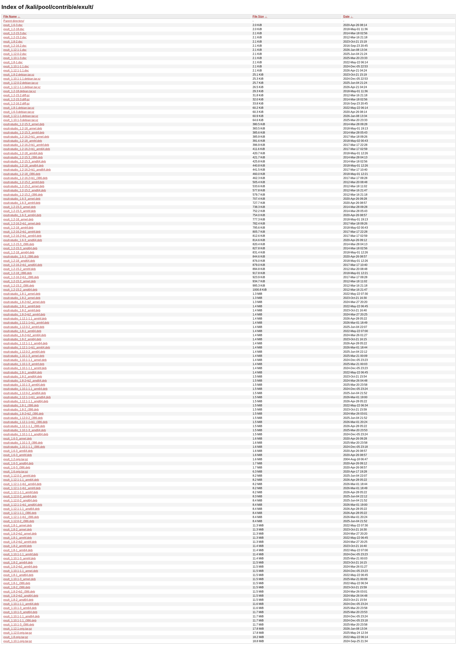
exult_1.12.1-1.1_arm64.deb (21, 479)
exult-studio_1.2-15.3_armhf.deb (23, 132)
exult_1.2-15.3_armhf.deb (19, 211)
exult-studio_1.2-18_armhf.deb (22, 140)
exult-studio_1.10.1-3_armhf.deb (23, 364)
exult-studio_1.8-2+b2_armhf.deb (24, 314)
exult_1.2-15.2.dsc (15, 37)
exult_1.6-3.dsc (13, 25)
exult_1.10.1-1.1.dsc (16, 66)
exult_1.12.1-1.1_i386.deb (19, 512)
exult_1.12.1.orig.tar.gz (17, 628)
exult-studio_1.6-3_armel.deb (21, 198)
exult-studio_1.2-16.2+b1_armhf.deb (26, 144)
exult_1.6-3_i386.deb (16, 467)
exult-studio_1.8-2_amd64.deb (22, 376)
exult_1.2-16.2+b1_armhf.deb (22, 231)
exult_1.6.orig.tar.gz (15, 471)
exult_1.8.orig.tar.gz (15, 637)
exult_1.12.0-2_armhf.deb (19, 475)
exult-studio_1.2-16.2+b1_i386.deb (25, 178)
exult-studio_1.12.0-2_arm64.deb (24, 351)
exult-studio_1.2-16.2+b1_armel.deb (26, 136)
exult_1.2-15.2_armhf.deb (19, 269)
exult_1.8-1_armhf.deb (17, 537)
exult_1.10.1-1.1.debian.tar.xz (22, 78)
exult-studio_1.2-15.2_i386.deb (23, 194)
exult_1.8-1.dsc (13, 62)
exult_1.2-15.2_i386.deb (18, 285)
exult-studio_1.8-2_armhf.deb (21, 310)
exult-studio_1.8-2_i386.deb (21, 409)
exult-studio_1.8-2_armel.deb (21, 297)
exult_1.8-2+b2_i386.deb (19, 591)
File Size (258, 16)
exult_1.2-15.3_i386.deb (18, 244)
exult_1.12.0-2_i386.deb (18, 521)
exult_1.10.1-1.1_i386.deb (19, 620)
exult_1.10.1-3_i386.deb (18, 624)
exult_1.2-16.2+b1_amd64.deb (22, 264)
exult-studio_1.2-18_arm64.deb (23, 153)
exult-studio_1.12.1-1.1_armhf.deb (25, 318)
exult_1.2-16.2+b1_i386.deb (21, 277)
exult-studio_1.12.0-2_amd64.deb (24, 393)
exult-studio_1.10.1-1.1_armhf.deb (25, 368)
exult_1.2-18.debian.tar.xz (19, 91)
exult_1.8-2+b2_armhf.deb (20, 541)
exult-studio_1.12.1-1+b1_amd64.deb (27, 397)
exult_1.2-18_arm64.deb (18, 252)
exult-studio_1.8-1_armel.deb (21, 293)
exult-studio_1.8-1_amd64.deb (22, 372)
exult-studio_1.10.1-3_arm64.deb (24, 384)
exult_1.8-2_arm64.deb (18, 562)
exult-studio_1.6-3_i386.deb (21, 256)
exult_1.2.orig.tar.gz (15, 459)
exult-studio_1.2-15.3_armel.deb (23, 124)
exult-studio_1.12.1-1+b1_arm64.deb (26, 347)
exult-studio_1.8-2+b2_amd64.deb (25, 380)
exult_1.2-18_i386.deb (17, 273)
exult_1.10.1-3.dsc (15, 58)
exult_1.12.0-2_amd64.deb (20, 500)
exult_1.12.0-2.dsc (15, 53)
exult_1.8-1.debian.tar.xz (18, 107)
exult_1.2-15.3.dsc (15, 33)
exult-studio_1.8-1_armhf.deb (21, 306)
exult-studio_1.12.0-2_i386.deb (23, 417)
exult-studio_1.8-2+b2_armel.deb (24, 302)
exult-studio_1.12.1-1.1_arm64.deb (25, 343)
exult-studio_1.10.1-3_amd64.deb (24, 430)
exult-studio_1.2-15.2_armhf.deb (23, 182)
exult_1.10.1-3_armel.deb (19, 579)
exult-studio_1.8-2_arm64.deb (22, 339)
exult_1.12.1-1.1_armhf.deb (20, 492)
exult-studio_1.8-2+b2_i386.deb (23, 413)
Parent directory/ (13, 20)
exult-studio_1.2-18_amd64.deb (23, 165)
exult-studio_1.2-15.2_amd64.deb (24, 190)
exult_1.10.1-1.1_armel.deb (20, 570)
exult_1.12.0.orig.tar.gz (17, 632)
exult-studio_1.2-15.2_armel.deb (23, 186)
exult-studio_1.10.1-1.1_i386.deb (24, 446)
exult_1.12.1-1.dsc (15, 49)
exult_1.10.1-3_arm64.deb (20, 608)
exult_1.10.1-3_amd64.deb (20, 612)
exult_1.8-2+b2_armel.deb (20, 533)
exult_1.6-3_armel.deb (17, 438)
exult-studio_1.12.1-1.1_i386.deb (24, 426)
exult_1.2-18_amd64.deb (19, 260)
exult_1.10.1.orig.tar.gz (17, 641)
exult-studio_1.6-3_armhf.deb (21, 202)
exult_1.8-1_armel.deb (17, 525)
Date (346, 16)
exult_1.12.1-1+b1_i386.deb (21, 517)
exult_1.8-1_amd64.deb (18, 575)
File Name (10, 16)
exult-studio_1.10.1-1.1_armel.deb (25, 359)
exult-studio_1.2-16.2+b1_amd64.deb (27, 169)
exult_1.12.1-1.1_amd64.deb (21, 508)
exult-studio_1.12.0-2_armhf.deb (23, 326)
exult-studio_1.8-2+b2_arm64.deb (24, 335)
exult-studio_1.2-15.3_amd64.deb (24, 161)
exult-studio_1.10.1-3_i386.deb (23, 442)
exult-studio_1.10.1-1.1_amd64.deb (25, 434)
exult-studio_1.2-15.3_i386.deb (23, 157)
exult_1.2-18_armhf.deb (18, 227)
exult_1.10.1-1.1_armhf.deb (20, 554)
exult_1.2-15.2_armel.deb (19, 281)
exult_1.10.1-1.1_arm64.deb (21, 603)
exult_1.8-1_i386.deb (16, 583)
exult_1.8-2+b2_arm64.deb (20, 566)
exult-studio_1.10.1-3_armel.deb (23, 355)
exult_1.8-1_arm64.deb (18, 550)
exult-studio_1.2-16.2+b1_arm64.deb (26, 149)
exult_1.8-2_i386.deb (16, 587)
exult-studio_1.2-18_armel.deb (22, 128)
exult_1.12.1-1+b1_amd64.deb (22, 504)
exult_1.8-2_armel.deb (17, 529)
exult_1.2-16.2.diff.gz (16, 103)
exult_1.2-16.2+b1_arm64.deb (22, 235)
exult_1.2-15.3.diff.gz (16, 99)
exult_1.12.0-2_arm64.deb (20, 496)
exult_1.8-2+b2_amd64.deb (20, 595)
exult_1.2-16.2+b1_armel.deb (22, 223)
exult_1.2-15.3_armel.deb (19, 206)
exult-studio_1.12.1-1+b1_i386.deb (25, 422)
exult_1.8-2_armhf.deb (17, 545)
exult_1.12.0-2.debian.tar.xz (20, 82)
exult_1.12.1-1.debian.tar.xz (20, 116)
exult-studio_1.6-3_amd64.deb (22, 240)
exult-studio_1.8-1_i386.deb (21, 405)
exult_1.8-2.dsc (13, 41)
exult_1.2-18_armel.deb (18, 219)
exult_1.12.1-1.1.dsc (16, 70)
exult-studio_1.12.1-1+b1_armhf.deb (26, 322)
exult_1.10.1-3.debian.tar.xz (20, 120)
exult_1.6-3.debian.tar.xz (18, 111)
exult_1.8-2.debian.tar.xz (18, 74)
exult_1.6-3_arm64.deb (18, 450)
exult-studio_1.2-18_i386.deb (21, 173)
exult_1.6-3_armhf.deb (17, 455)
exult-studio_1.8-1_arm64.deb (22, 331)
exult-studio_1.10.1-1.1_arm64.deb (25, 388)
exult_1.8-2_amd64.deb (18, 599)
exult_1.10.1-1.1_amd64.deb (21, 616)
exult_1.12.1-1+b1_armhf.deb (22, 488)
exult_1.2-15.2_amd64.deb (20, 289)
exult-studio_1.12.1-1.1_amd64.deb (25, 401)
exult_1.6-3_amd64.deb (18, 463)
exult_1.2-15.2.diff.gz (16, 95)
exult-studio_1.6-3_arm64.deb (22, 215)
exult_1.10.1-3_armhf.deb (19, 558)
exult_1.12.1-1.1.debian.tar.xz (22, 87)
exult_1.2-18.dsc (13, 29)
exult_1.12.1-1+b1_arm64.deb (22, 484)
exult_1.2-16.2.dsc (15, 45)
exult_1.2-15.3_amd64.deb (20, 248)
